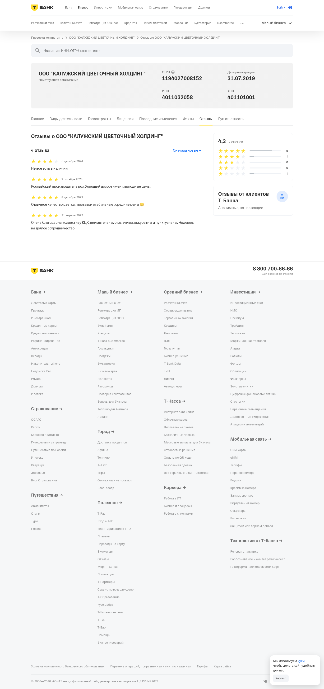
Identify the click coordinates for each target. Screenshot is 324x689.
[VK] (265, 681)
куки (301, 661)
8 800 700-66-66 (273, 268)
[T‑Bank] (42, 8)
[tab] (37, 119)
